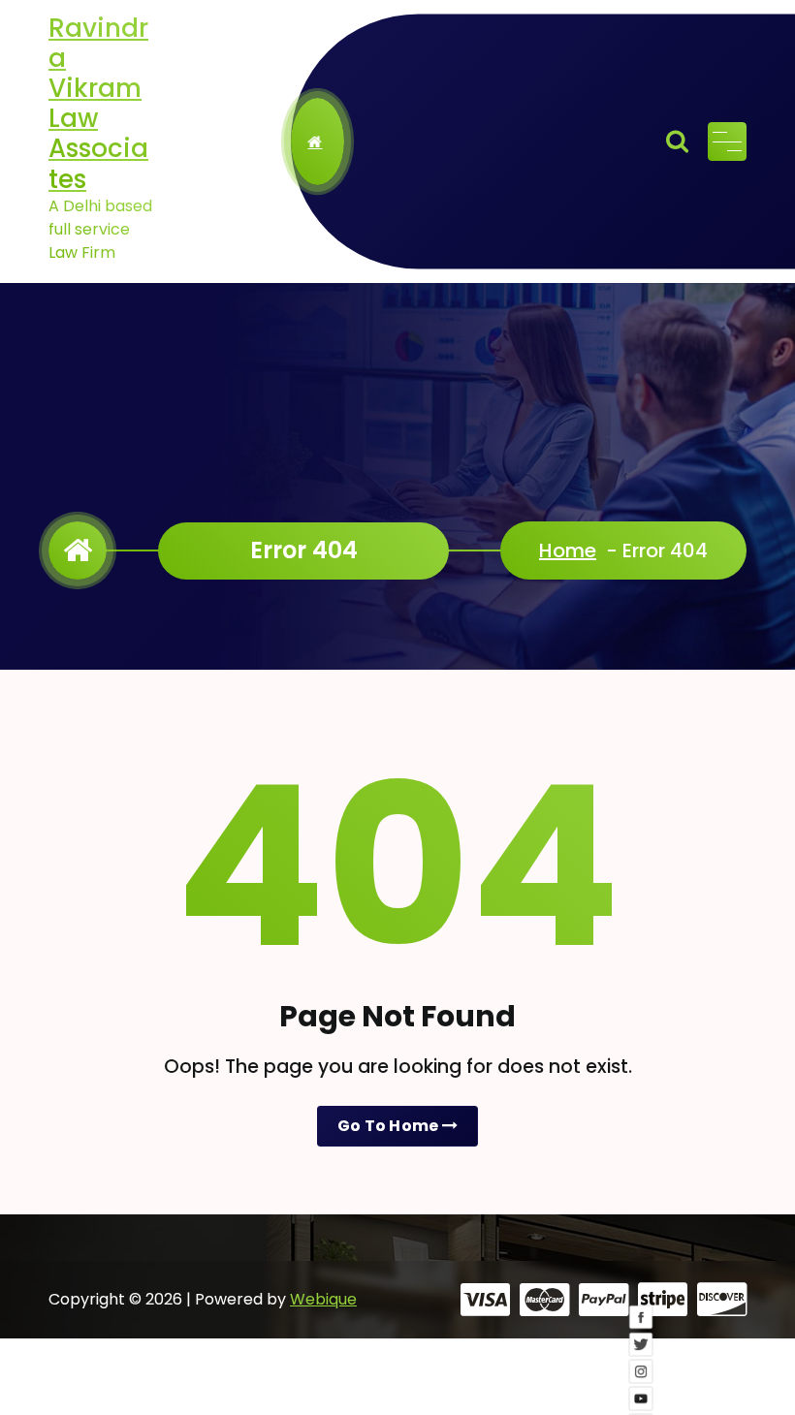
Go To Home (389, 1126)
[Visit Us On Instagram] (641, 1384)
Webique (323, 1299)
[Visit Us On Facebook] (641, 1329)
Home (567, 550)
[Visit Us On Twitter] (641, 1356)
